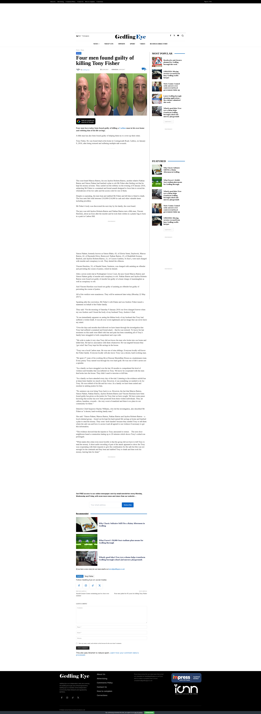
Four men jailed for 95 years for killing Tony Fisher (130, 593)
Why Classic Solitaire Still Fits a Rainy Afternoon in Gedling (172, 170)
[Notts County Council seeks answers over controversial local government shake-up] (157, 86)
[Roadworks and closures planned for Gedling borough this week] (157, 62)
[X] (174, 35)
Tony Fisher (89, 576)
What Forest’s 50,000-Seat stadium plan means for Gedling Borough (173, 182)
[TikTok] (93, 586)
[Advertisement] (130, 17)
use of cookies (138, 712)
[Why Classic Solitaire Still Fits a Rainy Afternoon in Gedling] (86, 524)
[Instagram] (86, 586)
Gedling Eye (86, 69)
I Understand (149, 712)
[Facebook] (170, 35)
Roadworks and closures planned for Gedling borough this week (173, 62)
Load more (168, 121)
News (82, 50)
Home (78, 50)
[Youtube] (178, 35)
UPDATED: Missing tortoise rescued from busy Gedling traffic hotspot (172, 75)
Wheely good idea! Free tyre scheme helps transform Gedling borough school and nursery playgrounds (172, 112)
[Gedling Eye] (130, 37)
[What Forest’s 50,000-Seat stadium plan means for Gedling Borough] (86, 541)
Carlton (122, 128)
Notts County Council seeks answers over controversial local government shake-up (172, 87)
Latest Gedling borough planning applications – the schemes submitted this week (172, 99)
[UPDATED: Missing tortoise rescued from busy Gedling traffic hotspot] (157, 74)
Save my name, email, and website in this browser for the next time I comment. (100, 643)
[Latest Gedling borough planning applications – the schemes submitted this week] (157, 99)
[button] (182, 35)
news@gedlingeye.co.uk (117, 569)
